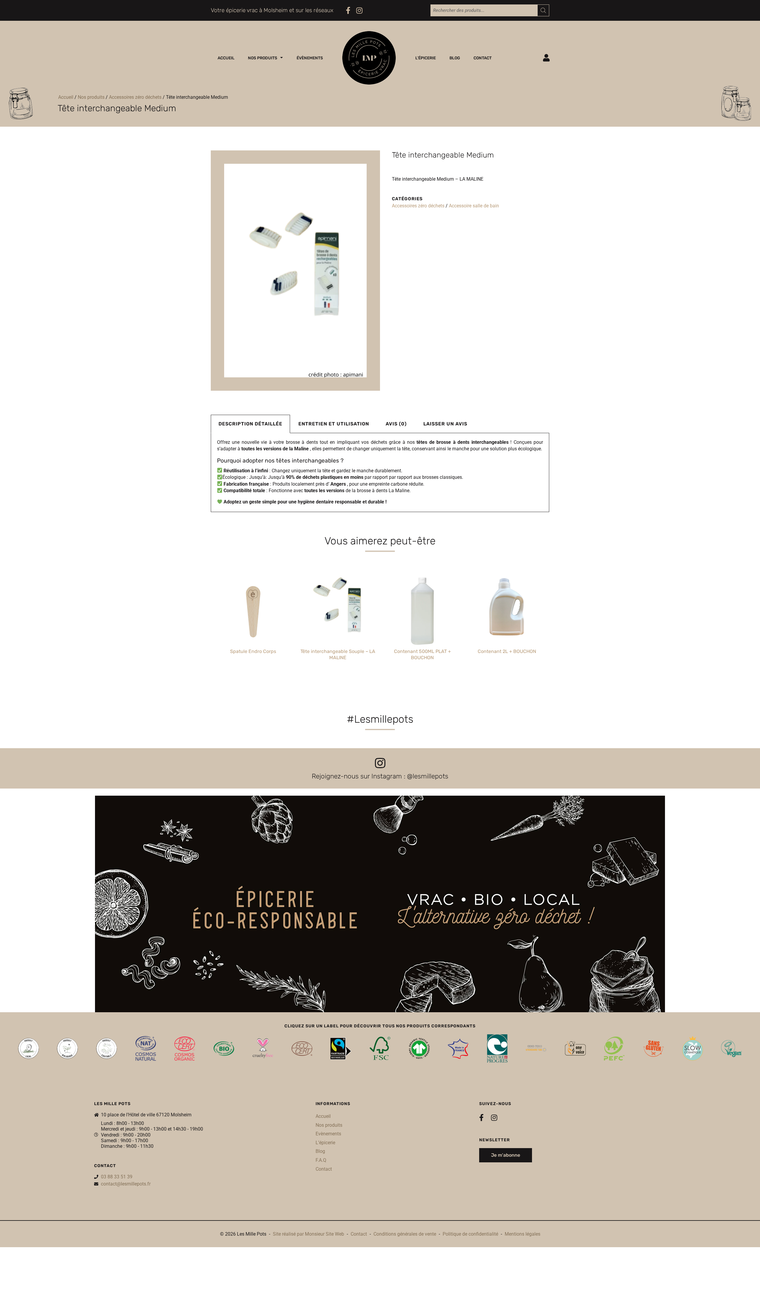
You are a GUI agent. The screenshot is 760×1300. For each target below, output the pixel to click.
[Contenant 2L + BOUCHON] (507, 608)
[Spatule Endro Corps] (253, 608)
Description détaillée (250, 424)
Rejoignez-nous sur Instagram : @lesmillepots (380, 776)
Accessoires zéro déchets (135, 97)
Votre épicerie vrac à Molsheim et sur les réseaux (272, 10)
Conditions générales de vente (404, 1234)
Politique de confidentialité (470, 1234)
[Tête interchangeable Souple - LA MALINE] (338, 608)
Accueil (226, 57)
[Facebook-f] (348, 10)
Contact (483, 57)
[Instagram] (359, 10)
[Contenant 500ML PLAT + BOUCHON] (422, 608)
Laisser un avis (445, 424)
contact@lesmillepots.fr (126, 1184)
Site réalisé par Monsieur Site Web (308, 1234)
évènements (310, 57)
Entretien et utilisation (333, 424)
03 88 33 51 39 (116, 1177)
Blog (454, 57)
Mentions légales (522, 1234)
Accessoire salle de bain (474, 206)
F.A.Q (321, 1160)
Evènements (328, 1134)
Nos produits (262, 57)
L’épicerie (425, 57)
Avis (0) (396, 424)
